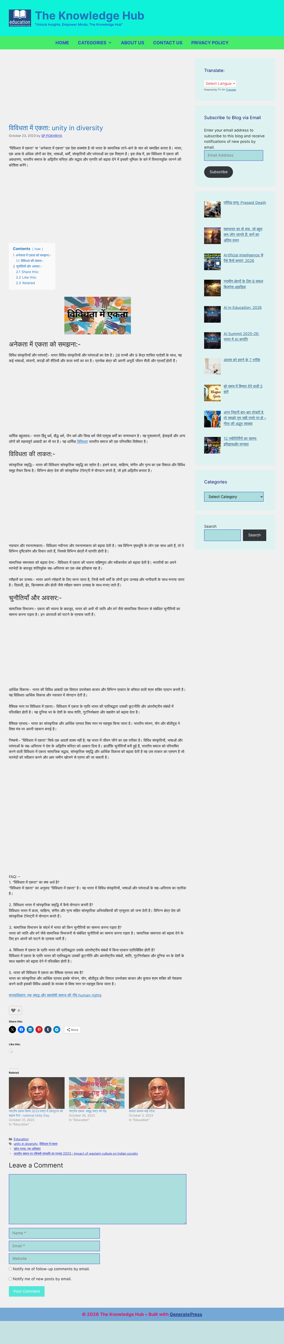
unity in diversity (26, 1144)
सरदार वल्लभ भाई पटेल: (142, 1111)
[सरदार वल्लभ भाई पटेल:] (157, 1093)
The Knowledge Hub (89, 15)
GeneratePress (186, 1314)
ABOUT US (132, 42)
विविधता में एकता (48, 1144)
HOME (62, 42)
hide (38, 249)
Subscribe (219, 172)
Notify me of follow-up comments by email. (51, 1269)
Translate (231, 89)
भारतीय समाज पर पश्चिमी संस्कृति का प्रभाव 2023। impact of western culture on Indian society (76, 1153)
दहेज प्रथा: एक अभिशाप (27, 1148)
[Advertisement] (97, 91)
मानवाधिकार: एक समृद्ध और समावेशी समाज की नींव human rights (55, 995)
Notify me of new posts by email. (42, 1279)
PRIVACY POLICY (210, 42)
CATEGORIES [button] (92, 42)
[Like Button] (13, 1010)
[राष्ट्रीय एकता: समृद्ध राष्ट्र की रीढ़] (97, 1093)
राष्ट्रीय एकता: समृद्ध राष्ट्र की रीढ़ (87, 1111)
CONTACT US (167, 42)
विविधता (82, 441)
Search (210, 526)
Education (21, 1139)
